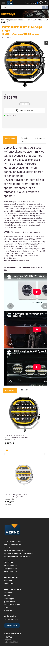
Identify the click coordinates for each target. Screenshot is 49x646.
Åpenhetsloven (9, 584)
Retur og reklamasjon (12, 604)
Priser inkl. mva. (31, 3)
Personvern (8, 581)
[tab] (10, 139)
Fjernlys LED (31, 20)
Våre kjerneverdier (10, 568)
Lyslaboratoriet (9, 602)
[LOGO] (12, 530)
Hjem (3, 20)
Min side (7, 596)
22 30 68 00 (8, 637)
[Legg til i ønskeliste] (7, 450)
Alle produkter (11, 20)
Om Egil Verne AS (10, 566)
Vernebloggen (9, 599)
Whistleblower (9, 610)
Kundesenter (8, 593)
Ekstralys (21, 20)
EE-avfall (7, 607)
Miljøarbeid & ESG (10, 571)
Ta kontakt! (12, 625)
